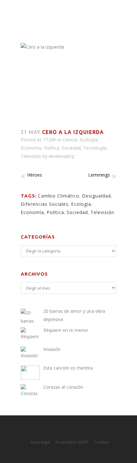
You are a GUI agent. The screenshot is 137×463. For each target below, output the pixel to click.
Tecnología (94, 148)
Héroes (34, 175)
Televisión (31, 156)
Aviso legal (40, 442)
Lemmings (99, 175)
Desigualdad (96, 196)
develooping (61, 156)
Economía (31, 148)
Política (51, 148)
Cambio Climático (58, 196)
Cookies (101, 442)
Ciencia (69, 140)
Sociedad (71, 148)
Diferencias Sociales (44, 204)
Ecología (88, 140)
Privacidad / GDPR (72, 442)
